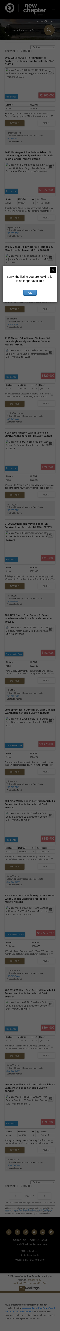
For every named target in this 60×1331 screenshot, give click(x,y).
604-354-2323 (13, 418)
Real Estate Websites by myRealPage (30, 1283)
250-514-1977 (13, 138)
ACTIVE (40, 21)
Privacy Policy (34, 1279)
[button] (9, 1232)
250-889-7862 (13, 233)
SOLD (52, 21)
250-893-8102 (13, 510)
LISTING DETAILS (14, 123)
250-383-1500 (13, 881)
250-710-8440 (13, 976)
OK (30, 292)
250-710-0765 (13, 324)
